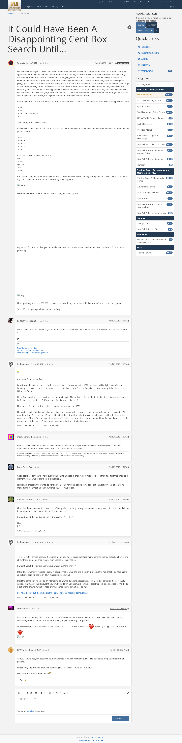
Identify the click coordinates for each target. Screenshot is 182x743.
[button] (129, 27)
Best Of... (66, 6)
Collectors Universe (98, 737)
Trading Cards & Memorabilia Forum (154, 179)
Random (154, 165)
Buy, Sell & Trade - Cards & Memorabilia (154, 206)
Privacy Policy (84, 740)
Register (152, 25)
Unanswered (156, 70)
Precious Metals (154, 129)
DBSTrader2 (23, 650)
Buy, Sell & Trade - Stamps (154, 229)
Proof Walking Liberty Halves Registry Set (32, 353)
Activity (55, 6)
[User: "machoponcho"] (11, 437)
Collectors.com (152, 2)
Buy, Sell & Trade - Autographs (154, 213)
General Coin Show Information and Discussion (154, 241)
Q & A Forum (154, 106)
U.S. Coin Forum (123, 63)
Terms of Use (97, 740)
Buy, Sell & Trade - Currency (154, 159)
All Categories (143, 84)
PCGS (128, 2)
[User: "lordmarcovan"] (11, 364)
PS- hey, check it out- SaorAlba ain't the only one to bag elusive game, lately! (52, 592)
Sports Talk (154, 198)
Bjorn (19, 467)
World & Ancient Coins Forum (154, 112)
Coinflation (170, 2)
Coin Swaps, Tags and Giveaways (154, 137)
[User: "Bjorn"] (11, 467)
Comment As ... (120, 718)
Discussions (42, 6)
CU (162, 2)
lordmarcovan (23, 364)
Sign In (171, 6)
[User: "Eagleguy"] (11, 320)
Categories (28, 6)
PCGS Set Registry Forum (154, 100)
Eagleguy (21, 320)
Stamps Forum (154, 223)
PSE (141, 2)
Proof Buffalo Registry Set (27, 348)
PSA (135, 2)
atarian (20, 608)
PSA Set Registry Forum (154, 192)
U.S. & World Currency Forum (154, 118)
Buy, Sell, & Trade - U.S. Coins (154, 144)
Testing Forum (154, 252)
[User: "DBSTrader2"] (11, 650)
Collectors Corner (116, 2)
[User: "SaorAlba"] (11, 63)
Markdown (31, 711)
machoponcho (24, 437)
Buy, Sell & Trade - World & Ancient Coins (154, 152)
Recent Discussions (150, 52)
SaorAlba (21, 63)
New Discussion (145, 30)
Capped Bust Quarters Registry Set (30, 350)
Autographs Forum (154, 186)
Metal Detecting (154, 124)
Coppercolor (23, 499)
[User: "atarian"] (11, 608)
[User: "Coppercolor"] (11, 499)
